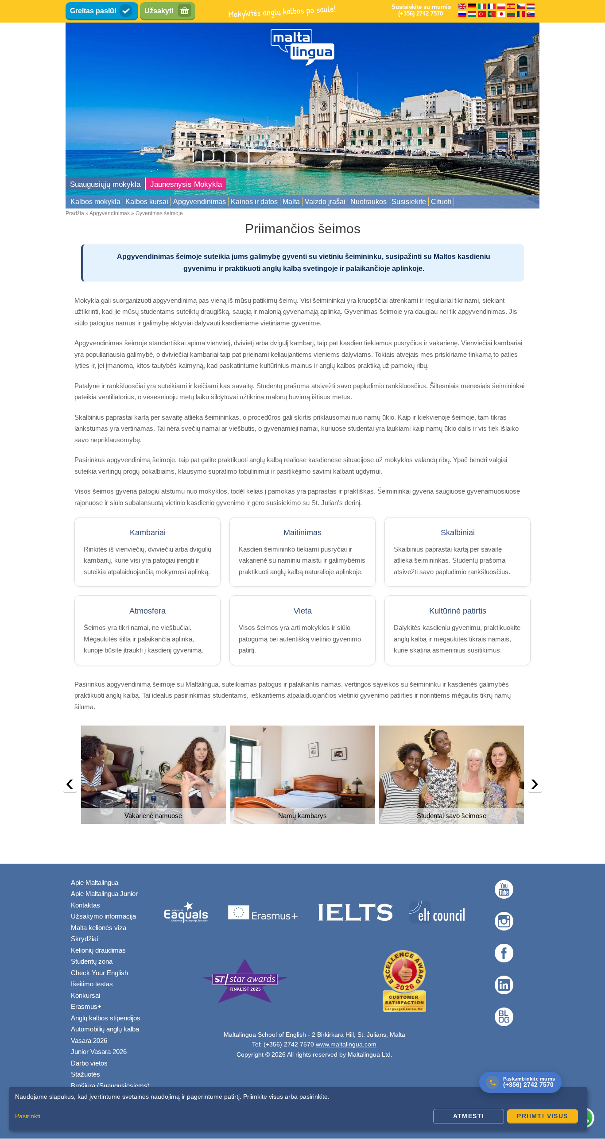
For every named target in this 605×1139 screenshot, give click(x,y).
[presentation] (70, 785)
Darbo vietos (89, 1063)
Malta (291, 201)
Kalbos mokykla (95, 201)
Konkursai (85, 995)
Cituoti (441, 201)
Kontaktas (85, 905)
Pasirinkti (27, 1116)
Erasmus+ (86, 1006)
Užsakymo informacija (103, 916)
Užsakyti (158, 11)
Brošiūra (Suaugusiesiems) (110, 1085)
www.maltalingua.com (346, 1044)
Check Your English (99, 973)
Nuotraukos (368, 201)
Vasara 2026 (89, 1040)
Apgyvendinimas (199, 201)
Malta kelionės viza (98, 927)
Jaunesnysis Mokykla (186, 184)
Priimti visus (542, 1116)
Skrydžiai (84, 938)
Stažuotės (85, 1074)
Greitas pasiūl (93, 11)
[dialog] (298, 1108)
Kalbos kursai (146, 201)
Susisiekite (409, 201)
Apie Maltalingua (94, 882)
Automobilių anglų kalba (105, 1029)
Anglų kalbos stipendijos (105, 1018)
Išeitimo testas (92, 984)
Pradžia (75, 213)
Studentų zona (91, 961)
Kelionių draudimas (98, 950)
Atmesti (469, 1116)
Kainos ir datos (254, 201)
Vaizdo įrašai (325, 201)
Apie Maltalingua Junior (104, 893)
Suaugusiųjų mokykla (105, 184)
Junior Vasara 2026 (99, 1051)
